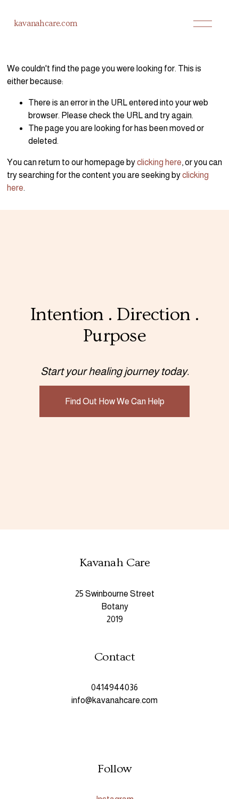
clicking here (159, 162)
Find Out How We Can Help (115, 401)
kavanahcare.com (45, 23)
